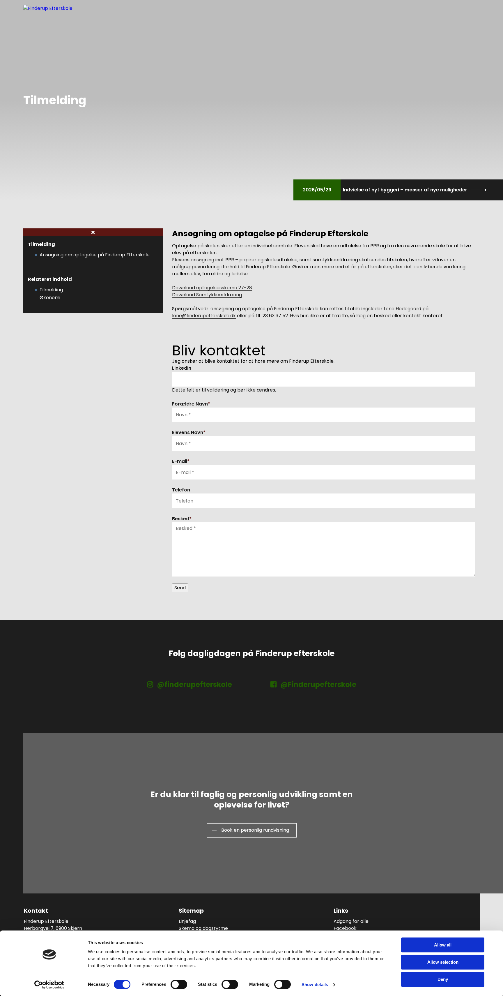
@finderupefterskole (193, 684)
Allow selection (442, 962)
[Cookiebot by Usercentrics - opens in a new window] (49, 984)
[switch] (179, 984)
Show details (315, 984)
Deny (443, 979)
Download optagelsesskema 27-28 (212, 287)
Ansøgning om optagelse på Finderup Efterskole (95, 254)
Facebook (345, 928)
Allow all (442, 944)
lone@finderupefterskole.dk (204, 315)
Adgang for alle (351, 921)
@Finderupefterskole (317, 684)
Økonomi (50, 297)
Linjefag (187, 921)
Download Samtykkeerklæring (207, 294)
